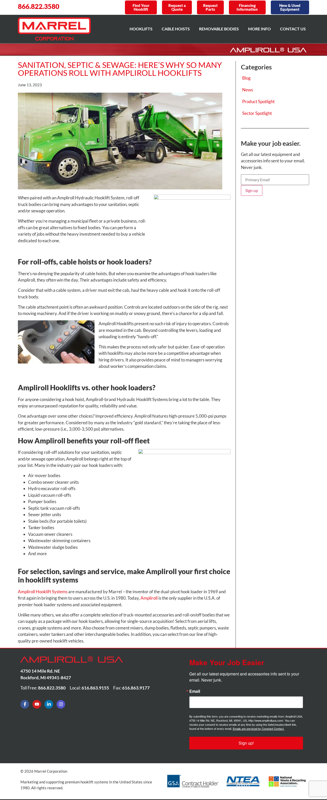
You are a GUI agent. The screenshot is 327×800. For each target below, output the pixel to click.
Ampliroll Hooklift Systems (42, 591)
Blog (246, 78)
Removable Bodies (219, 28)
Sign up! (246, 743)
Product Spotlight (258, 101)
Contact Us (293, 28)
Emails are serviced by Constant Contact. (258, 728)
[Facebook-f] (24, 704)
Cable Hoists (176, 28)
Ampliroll (149, 598)
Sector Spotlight (257, 113)
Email (194, 691)
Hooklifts (141, 28)
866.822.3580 (38, 6)
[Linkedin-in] (48, 704)
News (247, 89)
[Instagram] (60, 704)
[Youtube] (36, 704)
